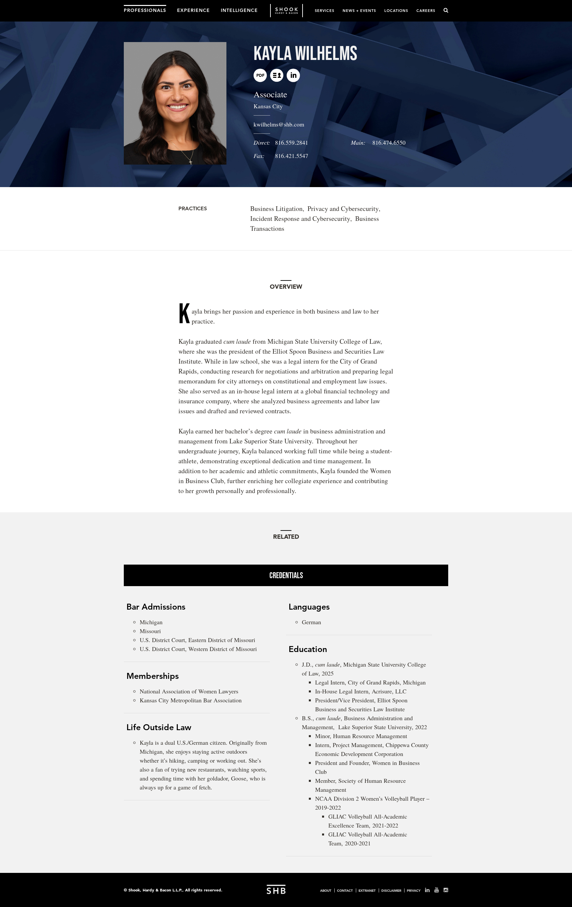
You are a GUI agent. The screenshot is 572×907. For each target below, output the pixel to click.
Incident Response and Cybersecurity (300, 218)
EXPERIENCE (193, 10)
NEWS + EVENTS (359, 10)
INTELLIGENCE (239, 10)
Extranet (367, 890)
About (325, 890)
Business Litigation (276, 208)
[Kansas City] (276, 75)
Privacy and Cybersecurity (343, 208)
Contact (345, 890)
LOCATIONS (396, 10)
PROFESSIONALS (145, 10)
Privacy (413, 890)
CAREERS (425, 10)
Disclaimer (391, 890)
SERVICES (324, 10)
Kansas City (268, 106)
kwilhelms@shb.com (279, 124)
